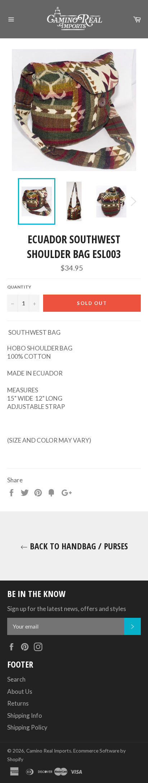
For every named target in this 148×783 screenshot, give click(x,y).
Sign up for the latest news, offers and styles (66, 608)
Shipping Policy (27, 727)
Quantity (19, 287)
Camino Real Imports (48, 751)
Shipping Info (24, 715)
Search (16, 679)
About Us (19, 691)
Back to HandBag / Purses (78, 546)
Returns (18, 703)
